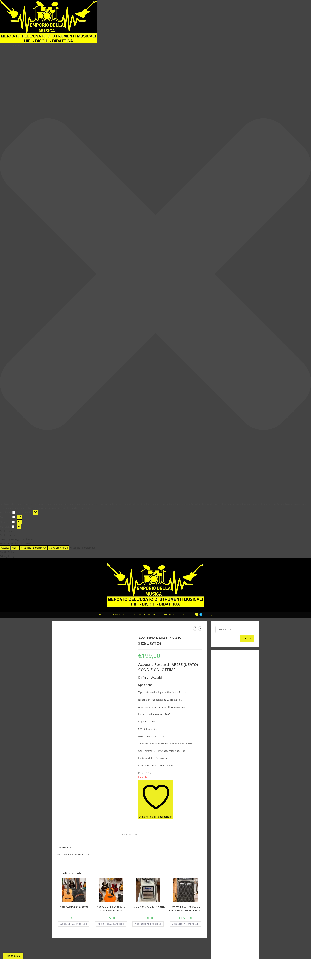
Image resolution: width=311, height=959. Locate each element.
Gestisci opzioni (8, 531)
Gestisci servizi (8, 535)
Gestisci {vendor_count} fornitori (17, 539)
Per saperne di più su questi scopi (18, 543)
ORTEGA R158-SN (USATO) (74, 907)
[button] (155, 275)
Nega (15, 547)
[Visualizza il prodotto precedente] (195, 628)
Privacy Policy (7, 556)
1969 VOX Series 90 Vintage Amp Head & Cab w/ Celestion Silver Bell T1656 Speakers (185, 908)
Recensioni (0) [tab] (129, 834)
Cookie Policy (7, 552)
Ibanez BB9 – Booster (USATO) (148, 907)
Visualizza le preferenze (33, 547)
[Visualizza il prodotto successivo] (200, 628)
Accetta (5, 547)
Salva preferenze (58, 547)
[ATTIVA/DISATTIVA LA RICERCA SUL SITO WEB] (210, 615)
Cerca (247, 638)
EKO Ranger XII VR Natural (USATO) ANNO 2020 (111, 908)
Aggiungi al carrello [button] (73, 924)
